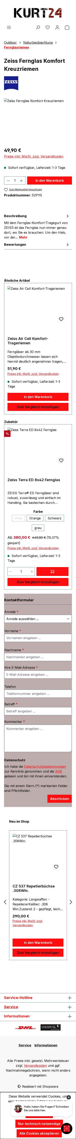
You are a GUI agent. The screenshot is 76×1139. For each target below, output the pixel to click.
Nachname (14, 650)
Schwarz (54, 518)
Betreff (11, 704)
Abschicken (59, 799)
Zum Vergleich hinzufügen (38, 407)
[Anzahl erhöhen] (21, 180)
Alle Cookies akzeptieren (39, 1133)
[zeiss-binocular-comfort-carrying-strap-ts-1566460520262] (38, 121)
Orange (35, 518)
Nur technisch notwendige (39, 1124)
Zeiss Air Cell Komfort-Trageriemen (27, 340)
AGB (58, 771)
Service (11, 1007)
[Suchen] (38, 27)
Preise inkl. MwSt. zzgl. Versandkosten (33, 156)
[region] (38, 121)
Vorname (12, 631)
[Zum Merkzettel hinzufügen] (61, 319)
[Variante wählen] (52, 571)
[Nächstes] (71, 902)
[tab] (37, 226)
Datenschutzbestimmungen (45, 766)
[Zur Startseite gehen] (38, 12)
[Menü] (9, 27)
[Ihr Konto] (57, 27)
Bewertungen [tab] (15, 244)
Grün (20, 518)
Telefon (10, 687)
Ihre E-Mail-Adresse (21, 667)
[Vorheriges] (5, 902)
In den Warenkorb (49, 180)
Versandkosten (35, 1066)
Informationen (45, 1045)
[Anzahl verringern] (8, 180)
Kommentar (14, 722)
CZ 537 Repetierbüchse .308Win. (34, 888)
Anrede (11, 612)
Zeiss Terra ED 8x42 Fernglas (33, 480)
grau (38, 528)
